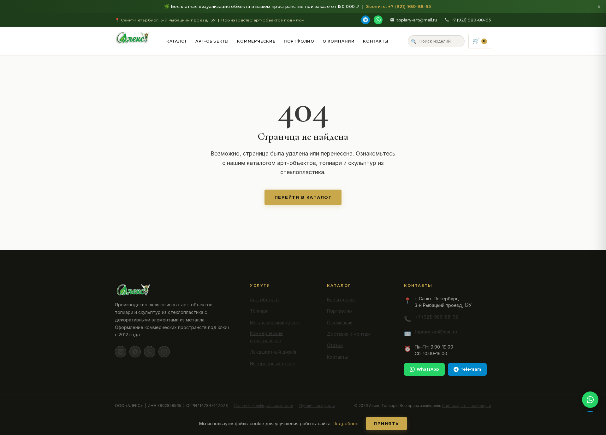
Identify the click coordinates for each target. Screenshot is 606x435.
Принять (386, 423)
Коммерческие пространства (266, 337)
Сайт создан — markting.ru (466, 405)
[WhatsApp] (378, 19)
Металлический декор (275, 322)
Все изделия (341, 299)
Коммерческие (256, 41)
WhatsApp (428, 369)
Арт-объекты (212, 41)
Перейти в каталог (303, 197)
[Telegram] (365, 19)
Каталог (176, 41)
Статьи (335, 345)
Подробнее (346, 423)
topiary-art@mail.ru (416, 19)
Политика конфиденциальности (263, 405)
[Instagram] (164, 351)
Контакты (375, 41)
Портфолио (299, 41)
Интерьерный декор (272, 363)
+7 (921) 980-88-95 (471, 19)
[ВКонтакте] (120, 351)
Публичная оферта (317, 405)
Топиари (259, 311)
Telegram (470, 369)
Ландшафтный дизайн (274, 352)
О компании (339, 41)
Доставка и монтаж (349, 334)
